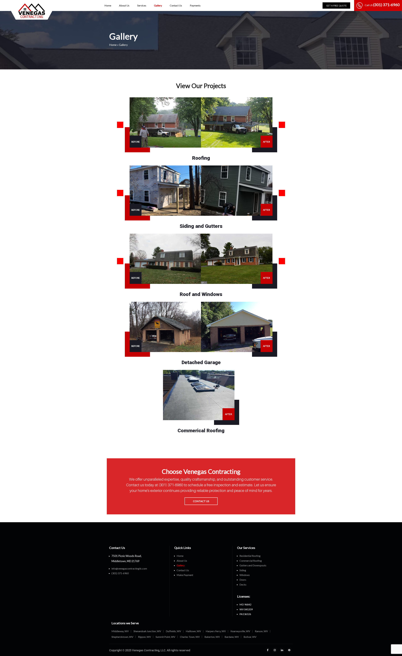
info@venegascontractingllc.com (129, 568)
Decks (242, 584)
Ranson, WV (261, 631)
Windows (244, 574)
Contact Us (176, 5)
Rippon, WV (144, 636)
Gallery (158, 5)
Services (141, 5)
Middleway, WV (120, 631)
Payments (195, 5)
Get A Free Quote (336, 5)
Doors (242, 579)
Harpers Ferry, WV (216, 631)
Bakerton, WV (212, 636)
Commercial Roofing (250, 560)
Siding (242, 570)
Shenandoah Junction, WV (147, 631)
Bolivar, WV (250, 636)
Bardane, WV (232, 636)
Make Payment (185, 574)
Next (282, 125)
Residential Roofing (250, 555)
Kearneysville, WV (240, 631)
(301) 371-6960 (171, 485)
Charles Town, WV (190, 636)
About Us (124, 5)
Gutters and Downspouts (252, 565)
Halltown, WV (193, 631)
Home (107, 5)
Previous (120, 125)
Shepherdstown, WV (122, 636)
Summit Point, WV (165, 636)
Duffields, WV (173, 631)
